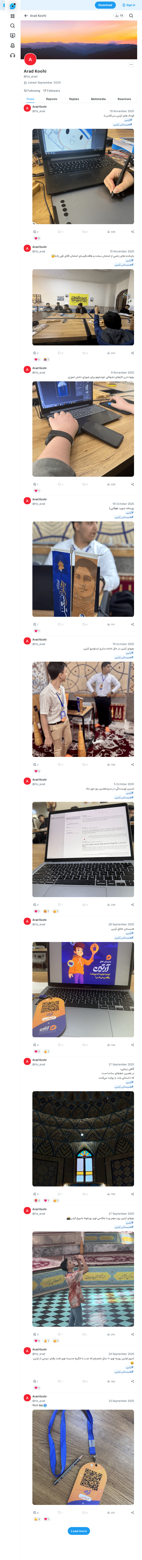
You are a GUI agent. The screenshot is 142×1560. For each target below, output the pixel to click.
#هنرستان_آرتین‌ (123, 657)
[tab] (30, 99)
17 (51, 90)
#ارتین (129, 1367)
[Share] (132, 232)
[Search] (131, 15)
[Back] (26, 15)
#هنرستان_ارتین (123, 1371)
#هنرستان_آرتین (122, 124)
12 (32, 90)
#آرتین (128, 120)
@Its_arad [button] (38, 111)
